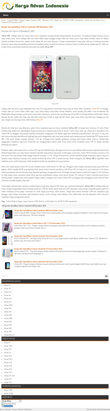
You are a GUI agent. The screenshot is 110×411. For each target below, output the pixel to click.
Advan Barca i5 (9, 335)
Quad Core (58, 20)
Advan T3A (8, 372)
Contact (14, 409)
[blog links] (8, 404)
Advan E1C (8, 379)
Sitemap (8, 409)
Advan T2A (8, 356)
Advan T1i (7, 353)
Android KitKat (12, 20)
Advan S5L (8, 308)
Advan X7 (7, 289)
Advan (36, 36)
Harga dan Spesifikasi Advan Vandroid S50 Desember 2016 (38, 262)
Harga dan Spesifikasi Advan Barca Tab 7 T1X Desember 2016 (39, 223)
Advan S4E (8, 322)
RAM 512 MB (68, 20)
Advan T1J (7, 382)
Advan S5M (8, 305)
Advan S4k (8, 332)
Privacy (20, 409)
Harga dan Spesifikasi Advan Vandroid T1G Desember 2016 (38, 249)
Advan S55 (8, 312)
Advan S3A (8, 299)
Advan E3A (8, 369)
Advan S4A (8, 325)
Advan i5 (7, 285)
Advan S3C (8, 302)
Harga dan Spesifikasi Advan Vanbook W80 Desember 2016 (38, 211)
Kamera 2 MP (36, 20)
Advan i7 (7, 343)
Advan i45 (7, 295)
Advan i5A (7, 292)
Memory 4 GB (48, 20)
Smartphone (79, 20)
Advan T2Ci (8, 359)
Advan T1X (8, 363)
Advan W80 (8, 390)
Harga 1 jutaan (25, 20)
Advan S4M (8, 318)
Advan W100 (8, 393)
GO (106, 276)
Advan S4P (96, 109)
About (2, 409)
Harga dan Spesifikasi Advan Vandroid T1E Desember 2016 (38, 236)
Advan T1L (8, 349)
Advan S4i (39, 120)
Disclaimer (28, 409)
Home (3, 20)
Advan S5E (8, 328)
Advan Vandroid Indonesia (101, 409)
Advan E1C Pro (9, 376)
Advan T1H (8, 346)
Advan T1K (8, 366)
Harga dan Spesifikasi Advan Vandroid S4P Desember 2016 (24, 206)
